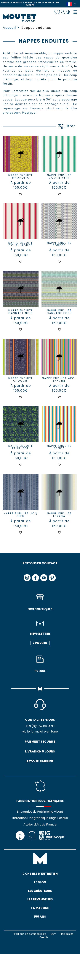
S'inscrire (40, 643)
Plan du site (66, 934)
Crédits (43, 937)
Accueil (9, 27)
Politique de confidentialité (30, 934)
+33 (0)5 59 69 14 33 (40, 726)
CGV (53, 934)
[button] (20, 194)
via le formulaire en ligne (40, 731)
